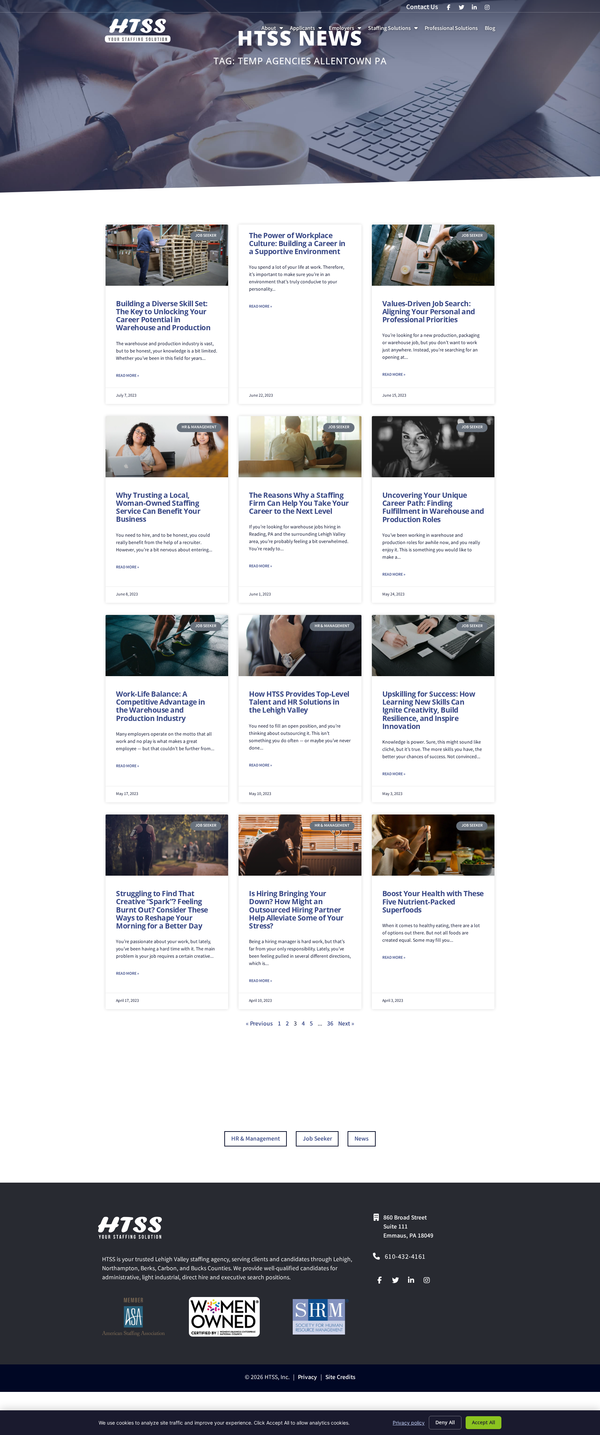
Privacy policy (409, 1423)
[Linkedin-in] (411, 1280)
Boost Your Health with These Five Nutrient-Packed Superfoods (433, 901)
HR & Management (255, 1139)
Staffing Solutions (394, 30)
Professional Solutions (453, 30)
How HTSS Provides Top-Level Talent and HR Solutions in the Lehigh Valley (299, 702)
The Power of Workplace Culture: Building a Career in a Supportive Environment (297, 243)
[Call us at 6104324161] (376, 1256)
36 (330, 1024)
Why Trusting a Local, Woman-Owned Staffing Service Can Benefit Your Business (158, 507)
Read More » (127, 376)
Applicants (307, 30)
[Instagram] (427, 1280)
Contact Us (422, 8)
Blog (491, 30)
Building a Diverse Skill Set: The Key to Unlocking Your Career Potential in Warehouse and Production (163, 315)
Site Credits (340, 1377)
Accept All (483, 1422)
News (362, 1139)
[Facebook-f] (380, 1280)
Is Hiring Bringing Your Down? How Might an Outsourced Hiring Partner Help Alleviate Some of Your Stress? (296, 909)
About (273, 30)
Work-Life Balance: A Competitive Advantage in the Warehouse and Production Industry (160, 706)
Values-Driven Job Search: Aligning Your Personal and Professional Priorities (428, 311)
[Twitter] (395, 1280)
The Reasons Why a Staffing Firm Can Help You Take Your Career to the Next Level (299, 503)
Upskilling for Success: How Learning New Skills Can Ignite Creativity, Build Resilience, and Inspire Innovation (428, 710)
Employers (346, 30)
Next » (346, 1024)
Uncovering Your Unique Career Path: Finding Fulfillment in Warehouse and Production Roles (433, 507)
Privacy (307, 1377)
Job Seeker (317, 1139)
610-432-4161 (405, 1257)
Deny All (445, 1422)
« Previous (259, 1024)
